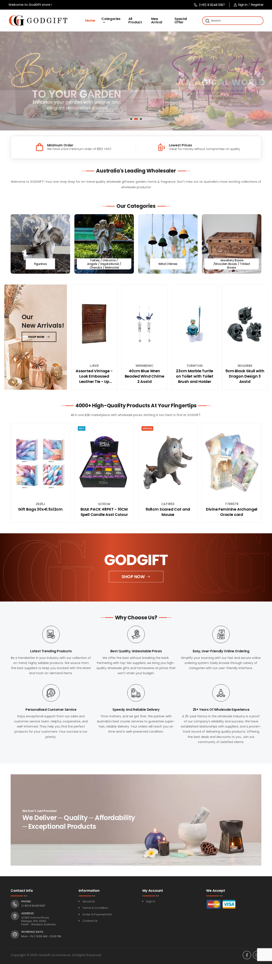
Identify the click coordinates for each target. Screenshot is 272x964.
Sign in (242, 4)
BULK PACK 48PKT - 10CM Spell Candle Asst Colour (40, 512)
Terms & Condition (95, 908)
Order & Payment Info (97, 914)
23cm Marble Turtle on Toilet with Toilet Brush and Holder (194, 376)
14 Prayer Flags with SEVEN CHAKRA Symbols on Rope (231, 512)
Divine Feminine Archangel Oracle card (168, 512)
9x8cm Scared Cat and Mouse (104, 512)
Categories (110, 18)
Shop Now (133, 577)
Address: (27, 913)
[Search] (207, 20)
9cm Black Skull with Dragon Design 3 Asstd (244, 376)
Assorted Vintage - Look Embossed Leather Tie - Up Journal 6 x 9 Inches (94, 376)
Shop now (36, 337)
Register (257, 4)
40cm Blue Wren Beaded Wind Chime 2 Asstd (144, 376)
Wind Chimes (167, 264)
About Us (88, 901)
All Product (135, 20)
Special (83, 428)
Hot (18, 428)
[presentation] (18, 473)
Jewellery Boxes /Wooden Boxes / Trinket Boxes (231, 264)
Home (90, 20)
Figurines (40, 264)
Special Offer (180, 20)
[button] (131, 119)
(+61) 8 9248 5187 (212, 5)
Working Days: (32, 932)
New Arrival (156, 20)
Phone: (26, 901)
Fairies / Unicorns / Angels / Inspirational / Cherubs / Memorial (104, 264)
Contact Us (90, 921)
